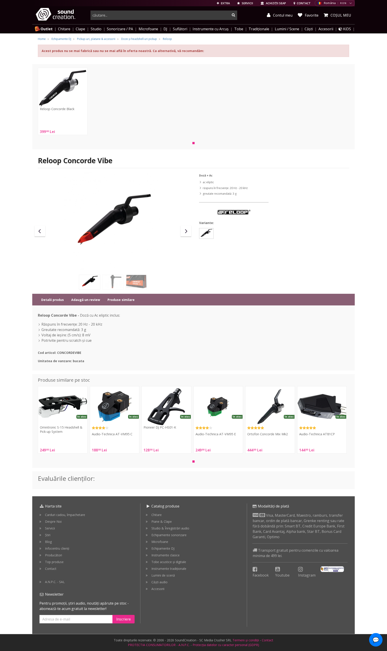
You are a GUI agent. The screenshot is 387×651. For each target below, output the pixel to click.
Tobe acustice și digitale (168, 562)
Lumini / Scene (287, 28)
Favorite (311, 15)
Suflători (180, 28)
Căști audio (159, 582)
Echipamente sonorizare (169, 535)
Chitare (64, 28)
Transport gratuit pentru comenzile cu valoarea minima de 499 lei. (295, 553)
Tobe (238, 28)
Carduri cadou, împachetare (65, 515)
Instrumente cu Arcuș (211, 28)
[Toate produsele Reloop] (234, 212)
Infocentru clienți (57, 548)
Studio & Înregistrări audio (170, 528)
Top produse (54, 562)
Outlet (47, 28)
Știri (47, 535)
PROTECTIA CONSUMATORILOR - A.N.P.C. (159, 645)
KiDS (346, 28)
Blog (48, 542)
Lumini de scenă (163, 575)
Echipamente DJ (162, 548)
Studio (96, 28)
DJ (165, 28)
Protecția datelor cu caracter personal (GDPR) (226, 645)
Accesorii (325, 28)
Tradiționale (259, 28)
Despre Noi (53, 521)
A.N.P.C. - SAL (55, 582)
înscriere (123, 619)
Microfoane (148, 28)
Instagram (307, 575)
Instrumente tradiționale (168, 568)
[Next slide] (186, 231)
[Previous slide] (39, 231)
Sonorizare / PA (120, 28)
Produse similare (121, 300)
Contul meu (282, 15)
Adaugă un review (85, 300)
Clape (80, 28)
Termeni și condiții (245, 640)
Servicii (50, 528)
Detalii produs (52, 300)
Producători (53, 555)
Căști (309, 28)
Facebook (261, 575)
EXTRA (225, 3)
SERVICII (247, 3)
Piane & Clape (161, 521)
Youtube (282, 575)
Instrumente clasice (165, 555)
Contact (50, 568)
